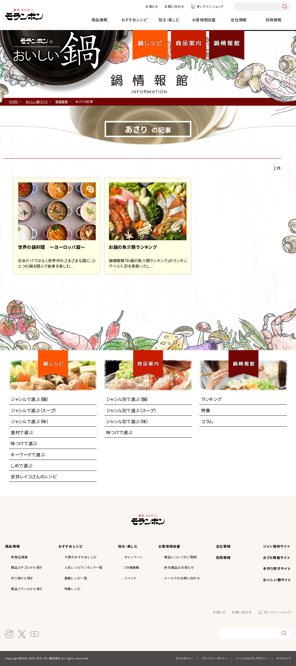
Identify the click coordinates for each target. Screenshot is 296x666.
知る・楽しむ (169, 20)
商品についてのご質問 (180, 557)
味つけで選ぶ (24, 443)
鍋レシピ (150, 41)
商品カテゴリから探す (27, 567)
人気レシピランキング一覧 (83, 567)
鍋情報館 (227, 41)
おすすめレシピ (134, 20)
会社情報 (239, 20)
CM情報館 (131, 567)
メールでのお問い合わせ (182, 578)
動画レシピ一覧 (75, 578)
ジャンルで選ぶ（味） (30, 421)
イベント (130, 578)
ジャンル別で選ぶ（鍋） (127, 399)
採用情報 (274, 20)
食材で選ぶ (22, 432)
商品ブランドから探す (27, 589)
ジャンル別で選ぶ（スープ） (131, 410)
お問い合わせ (174, 6)
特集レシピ (72, 589)
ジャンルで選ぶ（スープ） (34, 410)
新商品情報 (19, 557)
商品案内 (150, 358)
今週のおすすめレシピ (80, 557)
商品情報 (100, 20)
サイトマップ (283, 658)
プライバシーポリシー (214, 658)
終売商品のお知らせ (179, 567)
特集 (205, 410)
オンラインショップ (210, 6)
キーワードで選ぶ (28, 454)
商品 (188, 41)
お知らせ (151, 6)
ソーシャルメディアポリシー (252, 658)
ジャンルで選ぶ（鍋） (30, 399)
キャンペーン (133, 557)
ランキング (211, 399)
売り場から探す (22, 578)
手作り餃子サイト (277, 568)
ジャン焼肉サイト (276, 546)
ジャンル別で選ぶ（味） (127, 421)
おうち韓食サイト (276, 557)
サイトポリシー (184, 658)
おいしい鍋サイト (277, 579)
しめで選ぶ (21, 465)
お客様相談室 (204, 20)
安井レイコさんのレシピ (34, 476)
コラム (207, 421)
